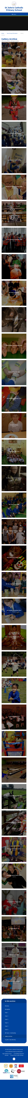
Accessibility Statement (19, 1053)
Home (2, 33)
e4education (20, 1051)
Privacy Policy (13, 1055)
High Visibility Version (7, 1053)
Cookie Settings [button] (19, 1055)
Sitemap (6, 1055)
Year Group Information (12, 33)
